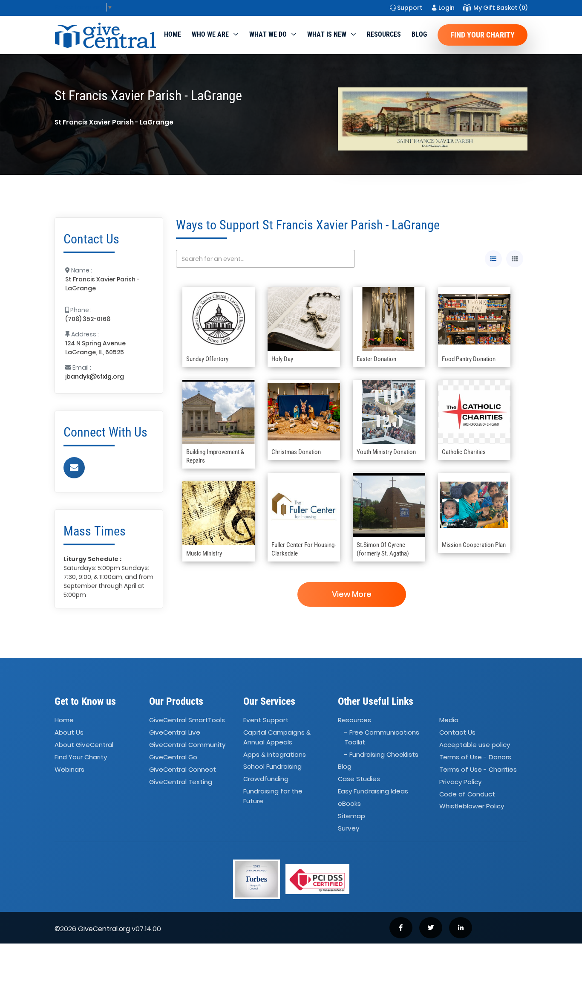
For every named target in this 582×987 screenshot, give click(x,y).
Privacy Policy (460, 781)
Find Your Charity (482, 34)
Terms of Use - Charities (478, 769)
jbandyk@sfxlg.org (94, 376)
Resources (384, 34)
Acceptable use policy (474, 744)
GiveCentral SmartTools (187, 720)
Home (172, 34)
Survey (348, 828)
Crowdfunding (265, 779)
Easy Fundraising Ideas (373, 791)
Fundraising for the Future (273, 796)
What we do (268, 34)
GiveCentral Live (174, 732)
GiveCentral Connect (182, 769)
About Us (69, 732)
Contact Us (457, 732)
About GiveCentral (84, 744)
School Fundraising (272, 766)
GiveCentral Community (187, 744)
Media (448, 720)
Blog (419, 34)
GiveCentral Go (173, 757)
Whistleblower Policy (471, 806)
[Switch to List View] (493, 258)
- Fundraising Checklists (381, 754)
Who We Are (210, 34)
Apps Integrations (274, 754)
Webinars (69, 769)
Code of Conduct (467, 794)
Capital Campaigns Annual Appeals (277, 737)
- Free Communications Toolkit (381, 737)
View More (352, 594)
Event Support (265, 720)
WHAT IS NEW (326, 34)
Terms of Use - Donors (475, 757)
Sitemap (351, 815)
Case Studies (359, 779)
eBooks (349, 803)
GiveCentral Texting (180, 781)
